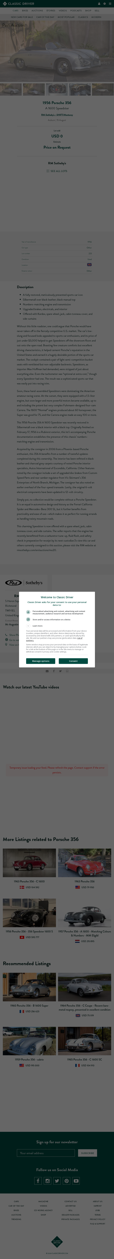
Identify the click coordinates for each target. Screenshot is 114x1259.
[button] (57, 626)
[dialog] (57, 629)
